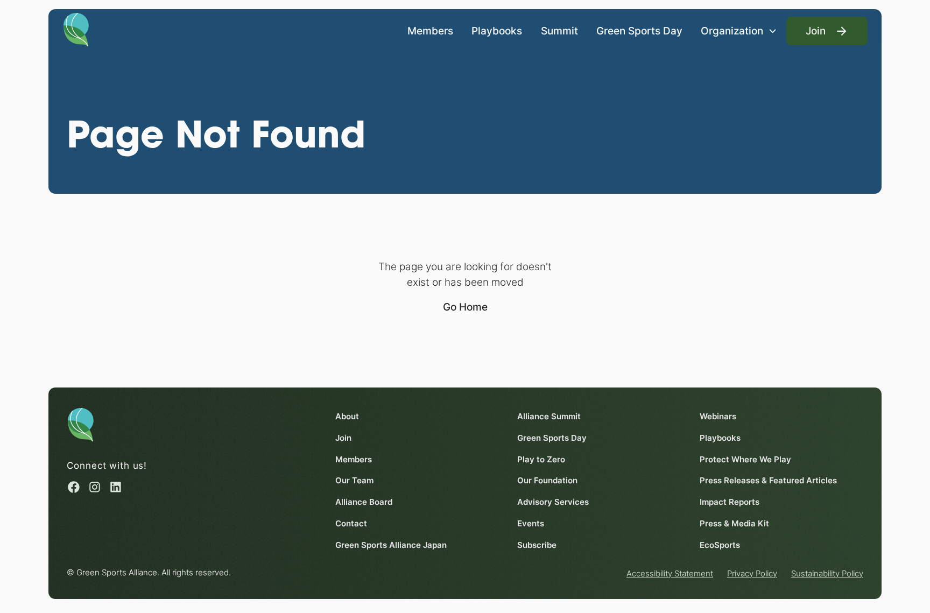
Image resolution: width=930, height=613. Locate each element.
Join (343, 438)
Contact (351, 523)
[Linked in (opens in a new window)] (116, 487)
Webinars (718, 416)
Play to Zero (541, 459)
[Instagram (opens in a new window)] (95, 487)
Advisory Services (553, 502)
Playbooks (496, 30)
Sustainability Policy (827, 573)
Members (430, 30)
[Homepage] (76, 28)
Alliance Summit (549, 416)
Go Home (465, 306)
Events (530, 523)
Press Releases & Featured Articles (768, 480)
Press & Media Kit (734, 523)
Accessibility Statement (669, 573)
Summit (559, 30)
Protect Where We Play (745, 459)
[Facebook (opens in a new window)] (74, 487)
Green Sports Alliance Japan (391, 545)
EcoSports (720, 545)
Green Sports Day (639, 30)
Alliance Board (363, 502)
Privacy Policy (752, 573)
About (347, 416)
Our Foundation (547, 480)
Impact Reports (729, 502)
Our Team (354, 480)
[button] (739, 31)
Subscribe (536, 545)
